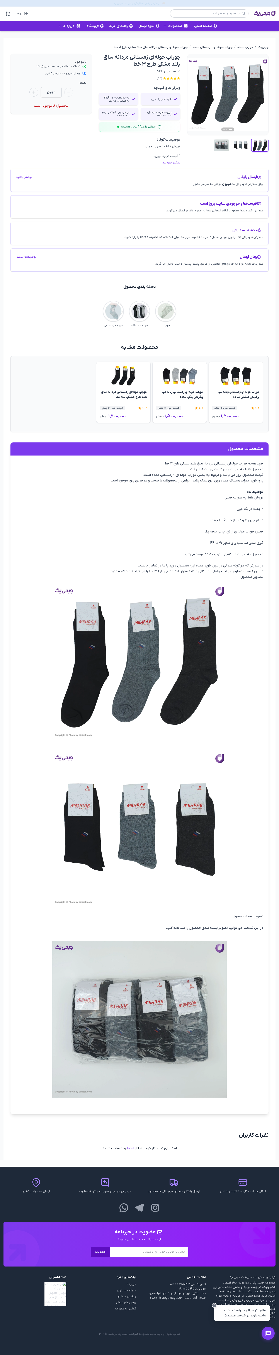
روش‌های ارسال (126, 1303)
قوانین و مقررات (125, 1309)
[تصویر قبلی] (196, 94)
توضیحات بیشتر (26, 257)
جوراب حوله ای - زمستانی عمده (212, 47)
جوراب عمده (245, 47)
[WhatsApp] (124, 1207)
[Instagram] (155, 1207)
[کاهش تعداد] (68, 92)
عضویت (100, 1252)
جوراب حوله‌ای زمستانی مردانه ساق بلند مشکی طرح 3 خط (151, 47)
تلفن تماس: (198, 1284)
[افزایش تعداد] (33, 92)
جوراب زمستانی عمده (235, 480)
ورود (19, 13)
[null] (34, 1294)
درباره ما (131, 1284)
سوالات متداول (126, 1290)
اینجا (130, 1148)
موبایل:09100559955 (192, 1289)
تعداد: (83, 83)
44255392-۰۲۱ (180, 1284)
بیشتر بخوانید (171, 163)
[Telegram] (139, 1207)
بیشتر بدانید (24, 177)
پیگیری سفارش (126, 1296)
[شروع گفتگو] (268, 1333)
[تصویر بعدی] (260, 94)
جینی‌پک (263, 47)
